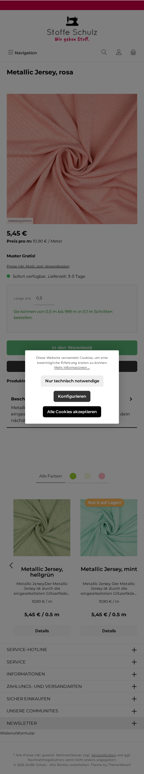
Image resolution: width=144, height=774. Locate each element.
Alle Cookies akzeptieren (72, 411)
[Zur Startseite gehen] (72, 28)
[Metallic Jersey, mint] (108, 527)
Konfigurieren (72, 396)
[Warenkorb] (133, 52)
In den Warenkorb (72, 347)
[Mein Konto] (119, 52)
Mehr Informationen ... (72, 368)
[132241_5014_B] (72, 159)
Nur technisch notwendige (72, 381)
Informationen (26, 673)
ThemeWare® (119, 765)
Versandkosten (103, 755)
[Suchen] (104, 52)
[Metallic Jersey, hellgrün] (41, 527)
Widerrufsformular (17, 733)
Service (16, 661)
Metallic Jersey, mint (109, 569)
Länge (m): (22, 298)
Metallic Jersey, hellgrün (42, 572)
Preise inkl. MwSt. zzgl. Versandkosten (38, 266)
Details (42, 630)
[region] (72, 159)
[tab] (50, 476)
